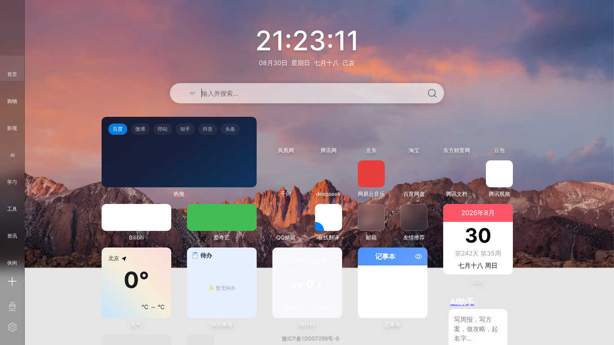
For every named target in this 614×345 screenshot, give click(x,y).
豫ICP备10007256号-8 (310, 338)
